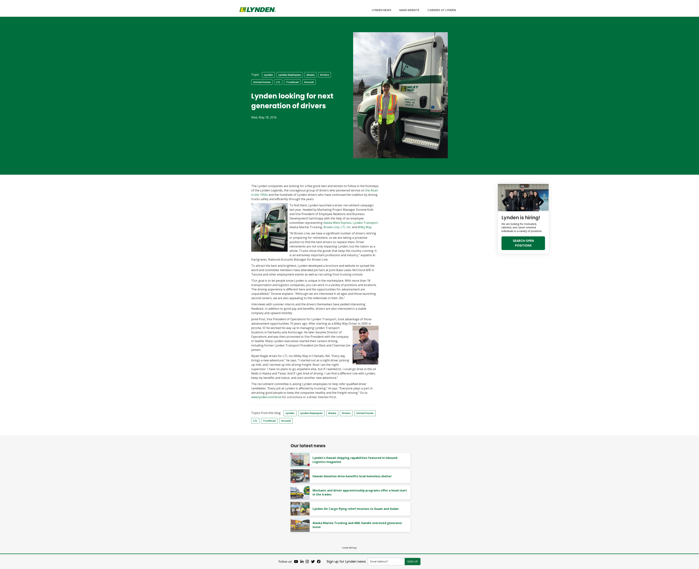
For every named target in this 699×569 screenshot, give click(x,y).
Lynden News (381, 10)
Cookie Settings (349, 547)
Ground (309, 82)
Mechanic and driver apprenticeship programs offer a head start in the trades (360, 492)
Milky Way (365, 227)
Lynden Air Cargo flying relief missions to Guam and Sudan (356, 509)
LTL (278, 82)
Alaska (311, 74)
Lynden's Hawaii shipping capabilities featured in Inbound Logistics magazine (355, 460)
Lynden (268, 74)
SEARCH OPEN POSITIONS (523, 243)
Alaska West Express (337, 223)
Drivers (324, 74)
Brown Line (331, 227)
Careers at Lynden (441, 10)
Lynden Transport (365, 223)
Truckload (292, 82)
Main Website (409, 10)
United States (261, 82)
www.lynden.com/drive (266, 397)
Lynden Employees (290, 74)
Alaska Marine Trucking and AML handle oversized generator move (357, 525)
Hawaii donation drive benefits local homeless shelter (352, 476)
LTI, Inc (346, 227)
